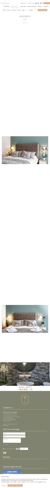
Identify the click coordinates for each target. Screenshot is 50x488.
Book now (47, 3)
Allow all (20, 485)
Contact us (7, 407)
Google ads (40, 481)
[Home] (1, 6)
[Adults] (27, 10)
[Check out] (19, 10)
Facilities (23, 6)
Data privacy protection (29, 480)
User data (32, 481)
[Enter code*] (24, 449)
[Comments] (12, 441)
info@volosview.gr (31, 3)
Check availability (42, 10)
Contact (46, 6)
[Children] (35, 10)
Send (5, 452)
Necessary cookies (5, 481)
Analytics (15, 481)
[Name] (15, 433)
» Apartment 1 (21, 387)
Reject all (4, 485)
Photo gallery (31, 6)
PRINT (30, 389)
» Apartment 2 (28, 387)
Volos (40, 6)
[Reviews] (3, 462)
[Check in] (8, 10)
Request (22, 375)
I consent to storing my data (9, 448)
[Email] (15, 436)
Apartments (14, 6)
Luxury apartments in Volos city (10, 415)
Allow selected (12, 485)
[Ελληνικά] (38, 3)
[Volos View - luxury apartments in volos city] (5, 2)
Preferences (23, 481)
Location (6, 6)
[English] (36, 3)
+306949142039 (23, 3)
